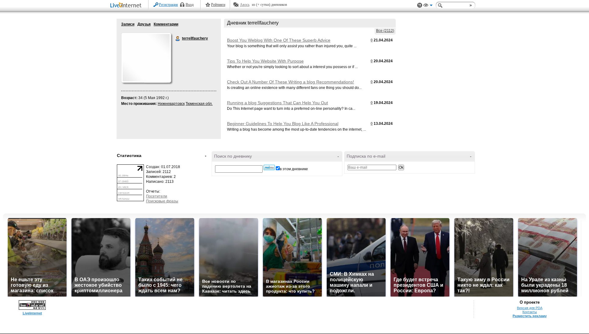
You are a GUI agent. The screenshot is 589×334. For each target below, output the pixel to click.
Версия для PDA (529, 308)
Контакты (529, 312)
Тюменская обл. (199, 104)
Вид (428, 6)
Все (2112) (385, 31)
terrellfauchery (177, 38)
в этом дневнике (294, 169)
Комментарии (166, 24)
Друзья (144, 24)
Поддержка (419, 5)
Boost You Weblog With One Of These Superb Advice (278, 40)
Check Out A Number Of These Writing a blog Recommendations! (290, 81)
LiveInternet (127, 5)
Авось (244, 4)
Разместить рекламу (530, 316)
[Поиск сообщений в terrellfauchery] (269, 167)
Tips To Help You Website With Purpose (265, 61)
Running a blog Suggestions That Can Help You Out (277, 102)
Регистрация (168, 4)
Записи (127, 24)
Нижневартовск (171, 104)
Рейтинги (218, 4)
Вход (190, 4)
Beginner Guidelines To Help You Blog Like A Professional (282, 123)
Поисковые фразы (162, 201)
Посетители (156, 196)
